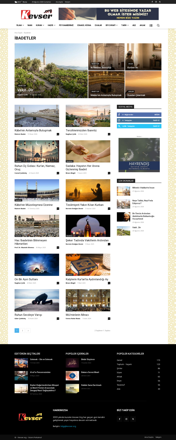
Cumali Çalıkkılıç (21, 173)
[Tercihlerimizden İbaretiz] (88, 116)
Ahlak (130, 64)
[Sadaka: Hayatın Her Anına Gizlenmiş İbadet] (88, 151)
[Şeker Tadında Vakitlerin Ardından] (88, 226)
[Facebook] (152, 2)
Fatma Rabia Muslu (73, 318)
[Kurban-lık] (143, 56)
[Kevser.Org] (37, 14)
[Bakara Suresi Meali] (72, 375)
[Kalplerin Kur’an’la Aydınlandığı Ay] (88, 265)
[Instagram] (156, 2)
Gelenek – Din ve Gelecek (41, 359)
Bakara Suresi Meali (90, 372)
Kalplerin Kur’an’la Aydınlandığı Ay (87, 279)
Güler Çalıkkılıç (20, 318)
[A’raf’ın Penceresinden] (21, 375)
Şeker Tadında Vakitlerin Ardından (87, 240)
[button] (158, 25)
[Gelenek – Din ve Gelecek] (21, 362)
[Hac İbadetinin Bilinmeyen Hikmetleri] (37, 226)
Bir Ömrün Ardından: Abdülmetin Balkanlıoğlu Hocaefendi (143, 216)
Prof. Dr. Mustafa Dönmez (24, 247)
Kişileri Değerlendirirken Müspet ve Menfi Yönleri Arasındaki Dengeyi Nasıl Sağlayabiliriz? (44, 388)
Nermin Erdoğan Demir (74, 208)
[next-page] (28, 330)
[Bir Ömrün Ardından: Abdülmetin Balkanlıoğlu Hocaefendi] (123, 217)
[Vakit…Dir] (51, 70)
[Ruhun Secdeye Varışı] (37, 300)
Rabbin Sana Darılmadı (91, 385)
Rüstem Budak (20, 134)
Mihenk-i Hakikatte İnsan (143, 188)
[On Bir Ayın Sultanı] (37, 265)
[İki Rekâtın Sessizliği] (106, 56)
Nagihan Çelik (71, 134)
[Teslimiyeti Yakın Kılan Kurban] (88, 190)
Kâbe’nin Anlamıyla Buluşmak (33, 130)
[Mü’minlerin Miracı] (88, 300)
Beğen (157, 115)
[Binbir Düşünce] (72, 362)
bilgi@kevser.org (68, 426)
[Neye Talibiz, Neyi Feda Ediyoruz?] (123, 204)
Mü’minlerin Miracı (77, 314)
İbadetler (22, 86)
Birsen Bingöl (70, 173)
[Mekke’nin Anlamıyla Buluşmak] (106, 84)
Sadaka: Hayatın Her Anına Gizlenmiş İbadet (82, 167)
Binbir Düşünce (88, 359)
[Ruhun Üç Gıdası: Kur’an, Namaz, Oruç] (37, 151)
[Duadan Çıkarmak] (143, 84)
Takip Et (156, 120)
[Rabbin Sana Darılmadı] (72, 388)
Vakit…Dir (136, 227)
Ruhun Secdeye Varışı (28, 314)
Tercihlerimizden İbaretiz (81, 130)
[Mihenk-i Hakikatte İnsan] (123, 191)
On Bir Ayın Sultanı (26, 279)
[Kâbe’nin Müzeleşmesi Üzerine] (37, 190)
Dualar (131, 91)
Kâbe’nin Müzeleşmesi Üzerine (34, 204)
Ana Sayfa (18, 33)
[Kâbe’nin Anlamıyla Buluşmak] (37, 116)
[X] (159, 2)
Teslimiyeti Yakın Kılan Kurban (85, 204)
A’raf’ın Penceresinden (40, 372)
